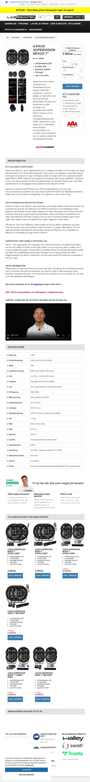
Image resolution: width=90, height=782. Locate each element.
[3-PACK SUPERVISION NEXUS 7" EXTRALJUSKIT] (45, 534)
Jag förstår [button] (26, 770)
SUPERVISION (27, 37)
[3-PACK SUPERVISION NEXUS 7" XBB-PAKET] (17, 596)
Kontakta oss (71, 4)
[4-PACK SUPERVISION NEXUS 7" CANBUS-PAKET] (17, 658)
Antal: (64, 61)
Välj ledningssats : (69, 67)
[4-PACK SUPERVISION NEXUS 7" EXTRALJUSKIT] (72, 534)
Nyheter (22, 4)
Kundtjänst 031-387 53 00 (18, 2)
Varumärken (15, 37)
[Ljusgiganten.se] (20, 17)
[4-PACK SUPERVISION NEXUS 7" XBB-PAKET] (45, 658)
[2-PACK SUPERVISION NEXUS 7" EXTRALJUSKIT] (17, 534)
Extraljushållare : (68, 74)
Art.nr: (35, 58)
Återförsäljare (54, 4)
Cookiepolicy (29, 765)
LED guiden (30, 4)
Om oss (62, 4)
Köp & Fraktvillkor (42, 4)
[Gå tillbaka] (8, 37)
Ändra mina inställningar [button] (26, 774)
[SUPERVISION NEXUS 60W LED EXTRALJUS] (13, 74)
